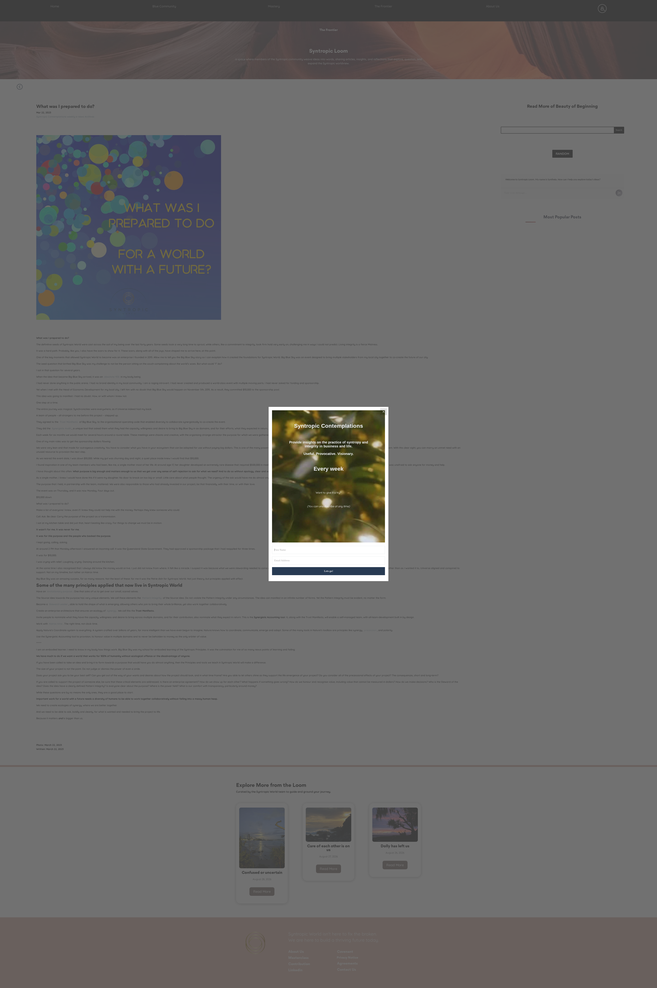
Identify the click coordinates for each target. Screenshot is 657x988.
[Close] (383, 411)
